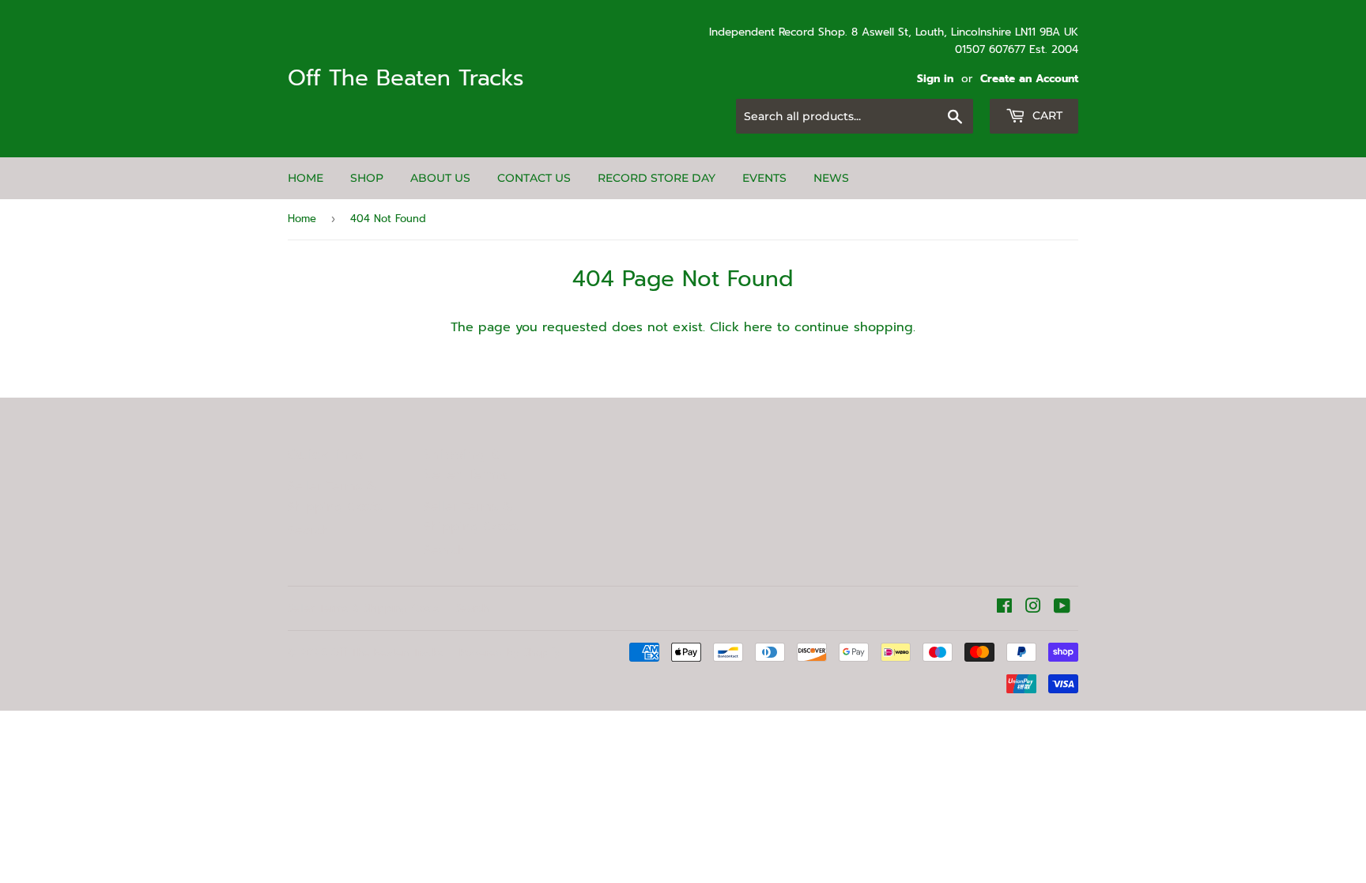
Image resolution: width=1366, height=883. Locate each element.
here (758, 327)
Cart (1045, 115)
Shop (366, 178)
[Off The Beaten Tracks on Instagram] (1033, 607)
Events (764, 178)
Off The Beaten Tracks (406, 78)
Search (309, 530)
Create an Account (1029, 78)
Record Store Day (656, 178)
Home (305, 178)
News (831, 178)
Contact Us (534, 178)
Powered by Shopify (509, 652)
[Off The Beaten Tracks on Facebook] (1004, 607)
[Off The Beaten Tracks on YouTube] (1062, 607)
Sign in (935, 78)
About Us (440, 178)
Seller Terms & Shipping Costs (335, 496)
